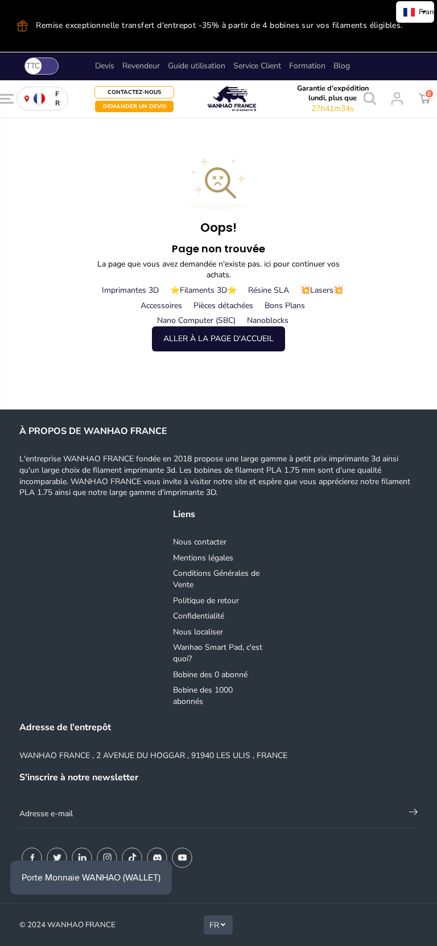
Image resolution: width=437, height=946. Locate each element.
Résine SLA (268, 290)
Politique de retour (206, 600)
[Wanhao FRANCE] (218, 98)
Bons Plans (285, 305)
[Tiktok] (132, 857)
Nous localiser (198, 631)
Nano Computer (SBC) (196, 320)
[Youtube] (182, 857)
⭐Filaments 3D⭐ (203, 290)
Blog (341, 65)
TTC (33, 66)
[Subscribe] (413, 814)
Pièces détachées (223, 305)
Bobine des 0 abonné (210, 674)
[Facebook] (31, 857)
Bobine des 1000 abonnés (203, 696)
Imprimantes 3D (130, 290)
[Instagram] (106, 857)
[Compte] (397, 98)
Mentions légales (203, 557)
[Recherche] (369, 98)
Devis (104, 65)
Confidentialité (198, 616)
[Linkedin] (81, 857)
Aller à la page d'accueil (218, 338)
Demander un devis (134, 106)
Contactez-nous (134, 92)
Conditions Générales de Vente (216, 579)
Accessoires (161, 305)
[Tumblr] (157, 857)
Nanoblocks (267, 320)
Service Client (257, 65)
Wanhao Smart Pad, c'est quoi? (217, 653)
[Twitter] (56, 857)
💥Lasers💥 (321, 290)
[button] (7, 98)
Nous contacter (199, 542)
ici (267, 264)
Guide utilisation (196, 65)
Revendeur (141, 65)
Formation (307, 65)
